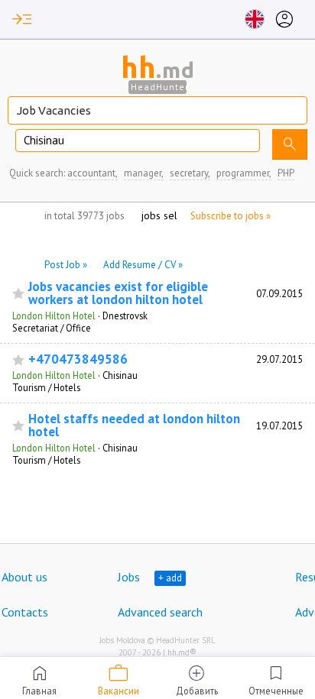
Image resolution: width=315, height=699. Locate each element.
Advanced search (160, 612)
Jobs (129, 576)
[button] (22, 19)
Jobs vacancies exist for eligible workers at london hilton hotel (118, 293)
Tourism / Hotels (46, 387)
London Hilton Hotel (54, 315)
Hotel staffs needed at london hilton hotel (134, 425)
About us (24, 576)
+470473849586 (78, 359)
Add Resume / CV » (143, 264)
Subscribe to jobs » (230, 215)
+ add (170, 577)
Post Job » (65, 264)
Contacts (25, 612)
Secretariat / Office (51, 328)
